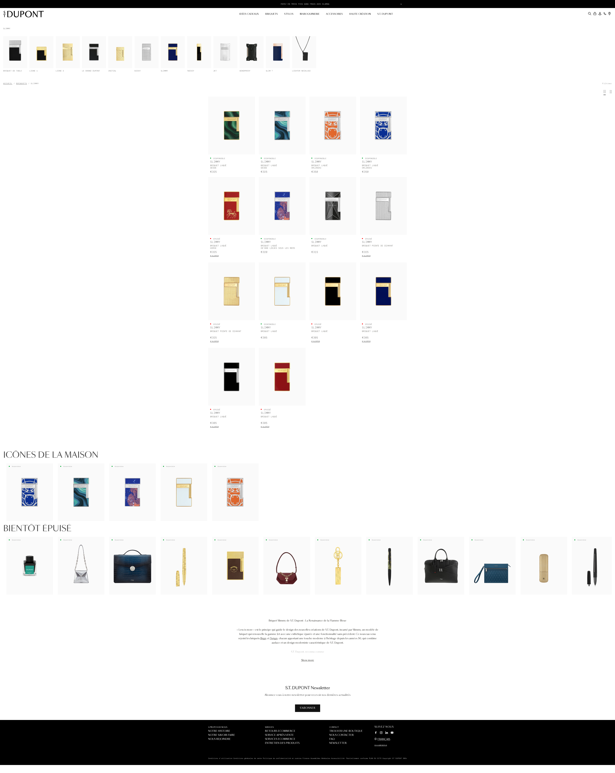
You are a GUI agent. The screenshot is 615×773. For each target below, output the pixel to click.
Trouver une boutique (346, 731)
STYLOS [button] (288, 14)
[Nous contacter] (605, 13)
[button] (589, 13)
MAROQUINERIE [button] (310, 14)
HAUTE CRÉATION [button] (360, 14)
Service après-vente (279, 735)
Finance (306, 758)
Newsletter (338, 743)
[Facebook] (375, 733)
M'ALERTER (214, 256)
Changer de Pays (380, 745)
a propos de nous (217, 727)
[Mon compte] (600, 13)
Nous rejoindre (219, 739)
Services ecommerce (280, 739)
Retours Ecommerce (280, 731)
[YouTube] (392, 733)
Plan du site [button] (375, 758)
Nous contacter (341, 735)
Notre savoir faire (221, 735)
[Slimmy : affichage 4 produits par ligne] (604, 92)
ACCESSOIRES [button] (334, 14)
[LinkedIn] (386, 733)
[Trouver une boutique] (609, 13)
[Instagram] (381, 733)
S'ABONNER (307, 708)
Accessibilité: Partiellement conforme (349, 758)
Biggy (263, 638)
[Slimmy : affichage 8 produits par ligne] (611, 92)
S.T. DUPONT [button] (385, 14)
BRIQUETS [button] (271, 14)
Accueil (7, 84)
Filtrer (607, 84)
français (383, 739)
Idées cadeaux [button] (249, 14)
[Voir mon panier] (595, 13)
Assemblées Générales (320, 758)
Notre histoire (219, 731)
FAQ (332, 739)
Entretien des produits (282, 743)
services (269, 727)
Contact (334, 727)
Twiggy (274, 638)
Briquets (21, 84)
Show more (307, 660)
